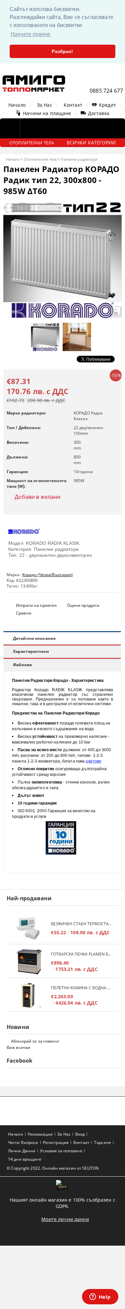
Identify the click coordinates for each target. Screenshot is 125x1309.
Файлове (22, 665)
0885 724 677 (106, 90)
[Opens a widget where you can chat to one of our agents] (100, 1297)
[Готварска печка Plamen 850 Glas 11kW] (29, 961)
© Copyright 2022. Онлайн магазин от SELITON (53, 1168)
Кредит (107, 105)
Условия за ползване (61, 1151)
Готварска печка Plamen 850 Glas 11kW (81, 954)
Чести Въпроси (23, 1142)
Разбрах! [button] (62, 51)
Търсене (102, 1142)
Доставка (98, 113)
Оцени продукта (83, 605)
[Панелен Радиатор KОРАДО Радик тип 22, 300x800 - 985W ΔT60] (62, 316)
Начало (17, 105)
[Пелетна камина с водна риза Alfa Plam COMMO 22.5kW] (29, 995)
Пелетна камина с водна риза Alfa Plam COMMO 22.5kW (81, 988)
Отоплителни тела (40, 159)
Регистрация (56, 1142)
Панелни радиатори (79, 159)
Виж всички (18, 1047)
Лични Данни (21, 1151)
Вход (80, 1134)
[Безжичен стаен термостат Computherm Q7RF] (29, 928)
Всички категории (91, 142)
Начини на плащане (47, 113)
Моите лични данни (65, 1219)
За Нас (44, 105)
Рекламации (40, 1134)
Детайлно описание (34, 638)
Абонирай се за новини (35, 1041)
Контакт (73, 105)
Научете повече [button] (30, 34)
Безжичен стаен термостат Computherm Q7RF (81, 924)
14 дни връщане (24, 1159)
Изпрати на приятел (36, 605)
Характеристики (31, 651)
